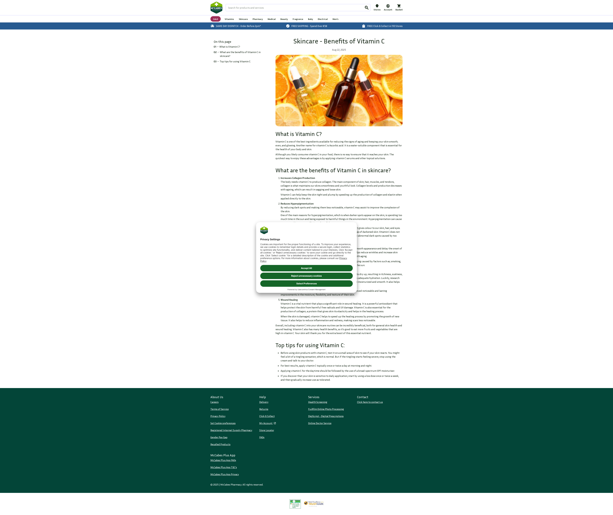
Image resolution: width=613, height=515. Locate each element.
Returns (263, 409)
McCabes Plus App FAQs (223, 460)
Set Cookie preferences (223, 423)
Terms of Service (219, 409)
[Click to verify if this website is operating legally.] (295, 504)
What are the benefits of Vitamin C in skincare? (240, 54)
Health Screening (317, 402)
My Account (266, 423)
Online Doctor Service (319, 423)
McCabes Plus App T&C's (223, 467)
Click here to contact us (370, 402)
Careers (214, 402)
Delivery (263, 402)
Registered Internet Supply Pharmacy (231, 430)
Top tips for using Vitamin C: (235, 61)
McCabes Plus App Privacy (224, 474)
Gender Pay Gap (218, 437)
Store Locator (266, 430)
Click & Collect (267, 416)
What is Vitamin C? (229, 46)
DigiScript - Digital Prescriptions (326, 416)
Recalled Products (220, 444)
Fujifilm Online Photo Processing (326, 409)
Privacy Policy (217, 416)
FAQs (261, 437)
